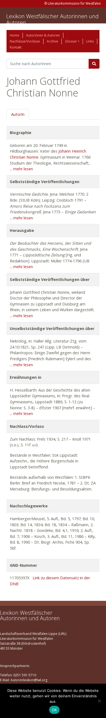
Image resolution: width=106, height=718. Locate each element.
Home (14, 35)
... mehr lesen (21, 168)
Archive (52, 41)
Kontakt (15, 47)
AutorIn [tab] (17, 114)
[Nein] (99, 701)
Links (90, 41)
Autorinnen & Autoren (43, 35)
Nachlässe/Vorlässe (25, 41)
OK (54, 710)
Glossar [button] (71, 41)
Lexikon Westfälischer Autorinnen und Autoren (52, 19)
